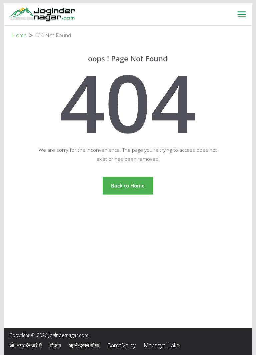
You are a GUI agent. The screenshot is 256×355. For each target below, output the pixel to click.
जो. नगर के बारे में (25, 345)
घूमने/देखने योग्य (84, 345)
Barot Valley (121, 345)
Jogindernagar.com (69, 335)
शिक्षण (55, 345)
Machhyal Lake (161, 345)
